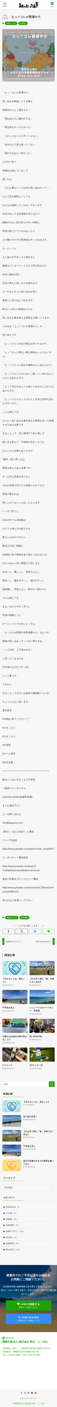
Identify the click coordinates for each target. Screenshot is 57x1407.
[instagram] (25, 1393)
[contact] (35, 1393)
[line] (28, 1393)
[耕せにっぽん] (28, 4)
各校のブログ (11, 23)
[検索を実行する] (52, 1084)
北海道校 (12, 1225)
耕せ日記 (13, 1249)
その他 (11, 1213)
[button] (8, 931)
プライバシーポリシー (28, 1398)
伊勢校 (11, 1219)
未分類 (11, 1237)
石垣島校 (23, 23)
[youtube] (32, 1393)
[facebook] (21, 1393)
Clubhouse (12, 1207)
